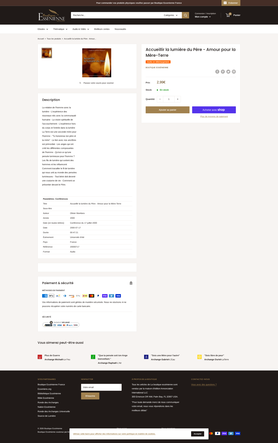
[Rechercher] (185, 15)
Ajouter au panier (167, 110)
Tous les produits (54, 39)
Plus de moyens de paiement (214, 116)
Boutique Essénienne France (51, 384)
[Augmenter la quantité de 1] (178, 99)
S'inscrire (90, 396)
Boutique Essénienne (157, 67)
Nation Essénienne (46, 407)
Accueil (41, 39)
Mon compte (202, 16)
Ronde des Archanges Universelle (54, 411)
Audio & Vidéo (79, 29)
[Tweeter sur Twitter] (228, 71)
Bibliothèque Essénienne (49, 393)
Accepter (198, 434)
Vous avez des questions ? (204, 384)
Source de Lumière (47, 416)
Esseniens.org (44, 389)
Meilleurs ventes (102, 29)
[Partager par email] (234, 71)
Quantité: (150, 99)
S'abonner (233, 3)
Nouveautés (120, 29)
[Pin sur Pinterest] (223, 71)
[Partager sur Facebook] (217, 71)
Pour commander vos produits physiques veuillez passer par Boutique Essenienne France (139, 3)
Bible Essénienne (46, 398)
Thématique (58, 29)
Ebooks (41, 29)
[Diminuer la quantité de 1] (160, 99)
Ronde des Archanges (48, 402)
